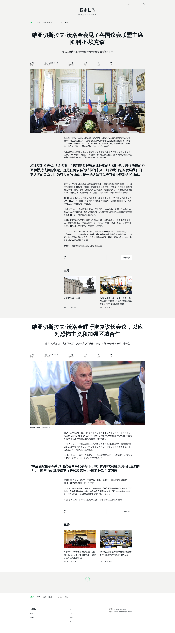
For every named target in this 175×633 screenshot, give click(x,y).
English (129, 4)
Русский (122, 4)
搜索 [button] (144, 3)
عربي (140, 4)
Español (135, 4)
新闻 (32, 63)
